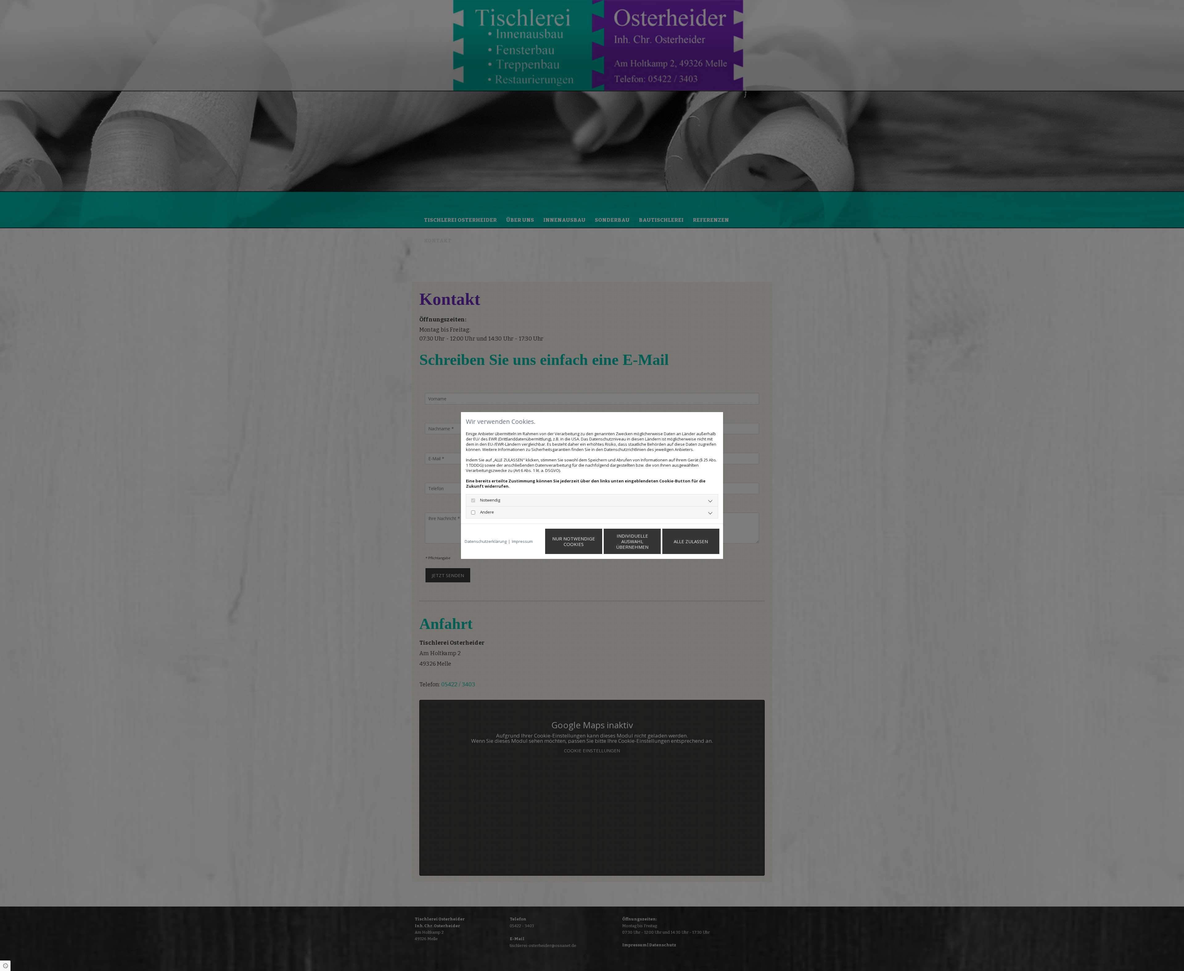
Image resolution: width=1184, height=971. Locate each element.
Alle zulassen (691, 541)
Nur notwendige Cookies (573, 541)
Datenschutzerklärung (486, 541)
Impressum (522, 541)
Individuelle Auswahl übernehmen (632, 541)
